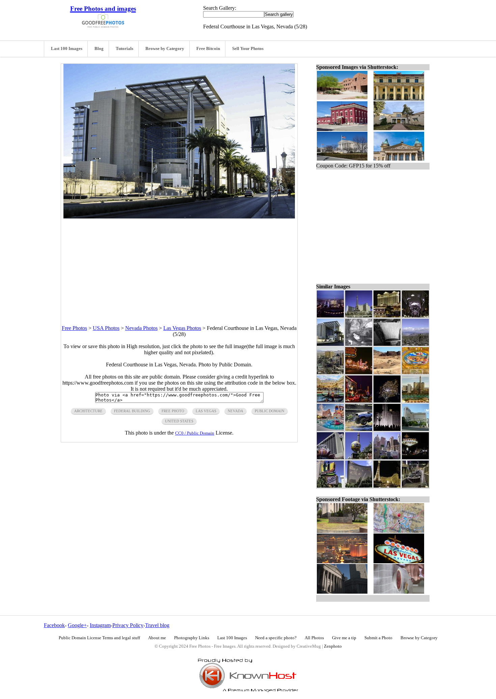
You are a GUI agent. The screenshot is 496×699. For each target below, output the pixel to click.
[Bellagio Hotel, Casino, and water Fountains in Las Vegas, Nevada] (387, 429)
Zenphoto (333, 646)
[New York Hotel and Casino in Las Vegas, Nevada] (387, 457)
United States (179, 421)
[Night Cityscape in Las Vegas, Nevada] (330, 315)
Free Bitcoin (208, 48)
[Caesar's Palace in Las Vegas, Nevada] (387, 315)
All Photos (314, 638)
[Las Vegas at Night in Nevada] (358, 401)
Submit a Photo (378, 638)
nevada (235, 411)
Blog (99, 48)
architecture (88, 411)
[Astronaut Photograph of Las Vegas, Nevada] (387, 401)
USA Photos (106, 328)
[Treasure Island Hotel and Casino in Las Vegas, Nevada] (330, 486)
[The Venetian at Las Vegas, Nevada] (330, 401)
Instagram (100, 625)
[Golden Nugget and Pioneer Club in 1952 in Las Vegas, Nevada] (358, 372)
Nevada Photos (141, 328)
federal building (132, 411)
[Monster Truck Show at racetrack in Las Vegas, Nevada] (358, 429)
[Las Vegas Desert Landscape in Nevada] (387, 344)
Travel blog (157, 625)
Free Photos (74, 328)
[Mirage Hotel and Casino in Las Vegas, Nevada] (415, 429)
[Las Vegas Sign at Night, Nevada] (415, 457)
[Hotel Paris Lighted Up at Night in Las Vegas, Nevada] (387, 486)
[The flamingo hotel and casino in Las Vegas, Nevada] (330, 457)
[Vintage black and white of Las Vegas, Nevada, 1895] (358, 344)
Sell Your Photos (248, 48)
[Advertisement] (179, 265)
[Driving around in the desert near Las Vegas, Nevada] (387, 372)
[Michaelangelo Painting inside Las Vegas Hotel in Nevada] (415, 372)
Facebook (54, 625)
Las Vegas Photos (182, 328)
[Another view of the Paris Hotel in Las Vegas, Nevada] (358, 457)
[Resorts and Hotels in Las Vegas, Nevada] (330, 429)
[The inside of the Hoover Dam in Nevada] (415, 486)
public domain (269, 411)
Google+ (77, 625)
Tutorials (124, 48)
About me (157, 638)
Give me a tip (344, 638)
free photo (173, 411)
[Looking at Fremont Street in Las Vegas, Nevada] (415, 315)
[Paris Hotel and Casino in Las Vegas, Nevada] (358, 315)
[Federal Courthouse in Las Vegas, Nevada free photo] (179, 216)
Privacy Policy (127, 625)
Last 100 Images (66, 48)
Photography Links (191, 638)
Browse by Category (164, 48)
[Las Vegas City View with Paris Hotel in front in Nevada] (415, 401)
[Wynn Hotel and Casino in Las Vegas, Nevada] (358, 486)
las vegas (206, 411)
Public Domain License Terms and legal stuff (99, 638)
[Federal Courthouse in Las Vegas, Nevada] (330, 344)
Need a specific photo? (276, 638)
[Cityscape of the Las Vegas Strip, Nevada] (330, 372)
